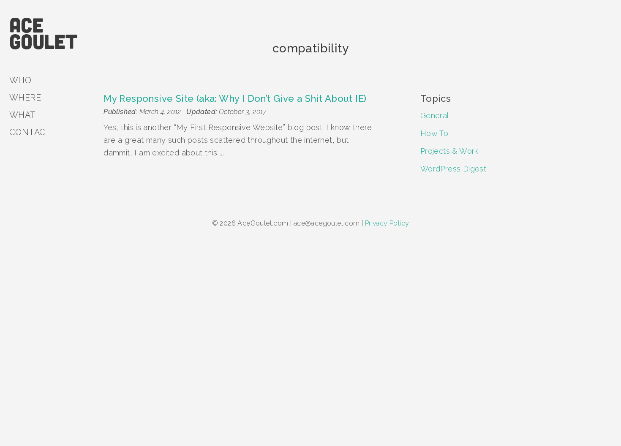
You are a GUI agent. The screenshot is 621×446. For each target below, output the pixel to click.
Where (25, 97)
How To (434, 133)
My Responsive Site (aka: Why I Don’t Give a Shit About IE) (235, 98)
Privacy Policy (387, 223)
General (434, 115)
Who (20, 80)
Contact (30, 132)
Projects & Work (449, 151)
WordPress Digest (453, 168)
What (22, 115)
